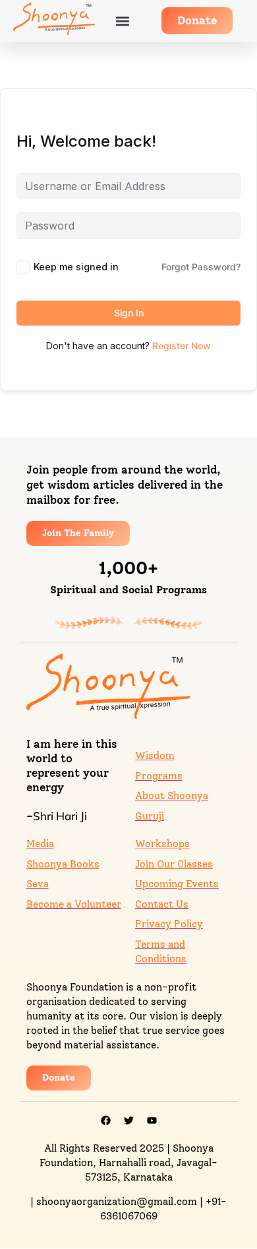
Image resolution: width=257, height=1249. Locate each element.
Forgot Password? (201, 266)
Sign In (129, 312)
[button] (123, 21)
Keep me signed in (76, 266)
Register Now (181, 345)
